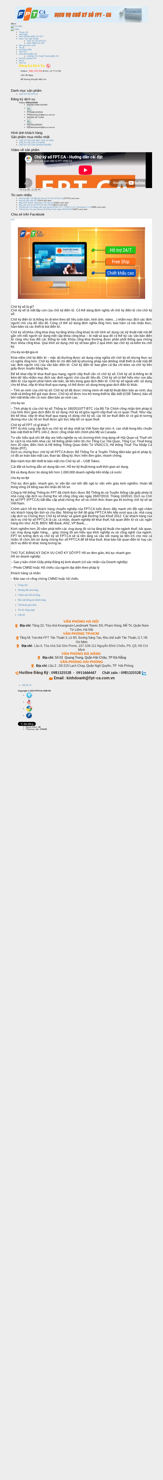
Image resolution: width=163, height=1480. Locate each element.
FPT (13, 220)
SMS (16, 29)
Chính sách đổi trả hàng (29, 595)
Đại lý (21, 60)
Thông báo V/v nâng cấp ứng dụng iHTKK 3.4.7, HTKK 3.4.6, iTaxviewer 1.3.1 (55, 207)
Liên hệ (22, 63)
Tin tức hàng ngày (26, 609)
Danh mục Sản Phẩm (29, 39)
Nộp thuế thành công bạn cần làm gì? (36, 203)
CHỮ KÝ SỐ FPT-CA (36, 41)
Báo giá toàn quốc (27, 45)
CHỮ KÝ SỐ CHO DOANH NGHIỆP (35, 145)
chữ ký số (26, 685)
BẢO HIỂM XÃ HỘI (35, 43)
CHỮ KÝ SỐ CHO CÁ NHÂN (32, 142)
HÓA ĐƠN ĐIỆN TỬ (28, 54)
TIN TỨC (23, 52)
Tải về (21, 47)
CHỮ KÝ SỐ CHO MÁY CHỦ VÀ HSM (36, 140)
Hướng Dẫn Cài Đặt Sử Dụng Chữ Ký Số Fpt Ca (41, 198)
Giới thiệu (23, 34)
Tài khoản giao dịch (27, 605)
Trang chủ (23, 32)
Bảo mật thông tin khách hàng (32, 600)
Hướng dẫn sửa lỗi (28, 200)
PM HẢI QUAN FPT (28, 58)
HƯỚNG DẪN (25, 50)
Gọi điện (18, 26)
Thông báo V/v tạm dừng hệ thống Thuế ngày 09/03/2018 (46, 209)
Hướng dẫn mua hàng (28, 590)
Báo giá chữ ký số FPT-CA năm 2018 (36, 205)
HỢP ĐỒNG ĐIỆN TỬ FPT (31, 36)
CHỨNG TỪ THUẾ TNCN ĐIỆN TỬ (43, 56)
